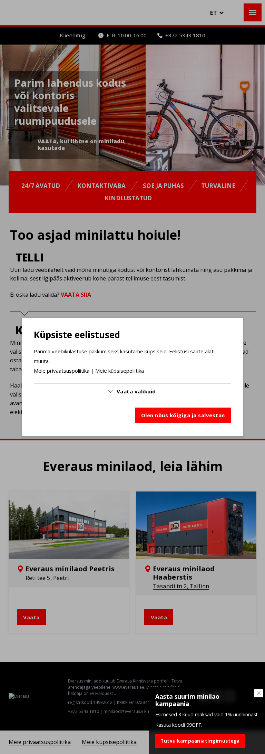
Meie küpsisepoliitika (119, 370)
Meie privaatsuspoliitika (61, 370)
